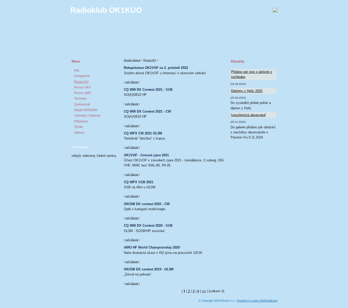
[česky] (218, 10)
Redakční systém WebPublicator (257, 300)
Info (76, 70)
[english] (224, 10)
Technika (80, 98)
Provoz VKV (82, 87)
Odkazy (79, 132)
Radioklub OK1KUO (106, 10)
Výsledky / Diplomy (87, 115)
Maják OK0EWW (85, 110)
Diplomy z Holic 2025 (246, 91)
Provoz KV (81, 82)
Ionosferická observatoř (248, 115)
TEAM (78, 127)
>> (204, 291)
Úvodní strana (132, 60)
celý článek (131, 82)
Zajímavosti (82, 104)
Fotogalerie (82, 76)
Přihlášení (81, 121)
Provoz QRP (82, 93)
